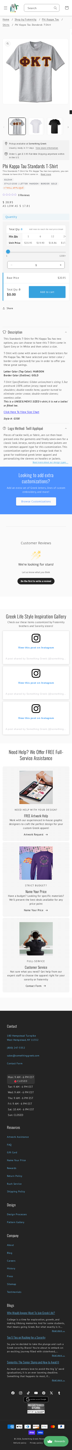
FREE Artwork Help (36, 815)
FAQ (9, 1144)
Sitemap (11, 1284)
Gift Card (12, 1152)
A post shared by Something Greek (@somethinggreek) (38, 658)
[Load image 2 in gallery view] (36, 126)
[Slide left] (4, 127)
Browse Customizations (36, 501)
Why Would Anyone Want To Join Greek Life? (31, 1313)
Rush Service (14, 1183)
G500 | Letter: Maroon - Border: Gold (34, 183)
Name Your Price (36, 891)
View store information (47, 148)
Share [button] (10, 308)
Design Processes (17, 1214)
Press (10, 1276)
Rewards (11, 1168)
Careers (11, 1260)
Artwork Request (34, 834)
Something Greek (30, 1439)
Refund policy (19, 1443)
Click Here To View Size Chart (21, 412)
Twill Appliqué (14, 187)
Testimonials (14, 1292)
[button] (4, 8)
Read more (46, 174)
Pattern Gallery (15, 1222)
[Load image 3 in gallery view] (54, 126)
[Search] (55, 8)
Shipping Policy (16, 1191)
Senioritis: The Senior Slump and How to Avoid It (33, 1362)
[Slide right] (68, 127)
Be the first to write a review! (36, 581)
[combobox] (41, 8)
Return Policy (14, 1176)
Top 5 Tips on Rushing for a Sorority (26, 1337)
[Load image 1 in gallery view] (17, 126)
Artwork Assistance (18, 1136)
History (11, 1268)
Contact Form (34, 986)
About (10, 1245)
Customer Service (36, 967)
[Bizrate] (67, 1448)
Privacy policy (36, 1443)
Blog (9, 1252)
